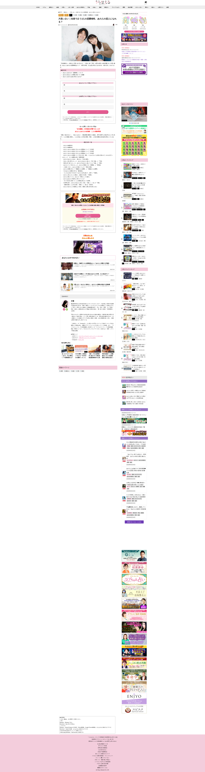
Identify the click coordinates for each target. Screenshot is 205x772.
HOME (38, 7)
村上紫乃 (126, 263)
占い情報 (142, 289)
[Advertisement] (134, 89)
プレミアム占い (116, 7)
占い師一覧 (110, 739)
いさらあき (141, 240)
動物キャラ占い (125, 362)
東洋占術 (135, 512)
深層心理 (140, 278)
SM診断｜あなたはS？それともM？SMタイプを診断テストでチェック (139, 306)
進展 (97, 15)
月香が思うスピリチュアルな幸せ (87, 337)
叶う (132, 301)
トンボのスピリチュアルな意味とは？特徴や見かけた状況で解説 (138, 336)
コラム (44, 7)
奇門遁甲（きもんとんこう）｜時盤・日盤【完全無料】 (138, 195)
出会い (94, 7)
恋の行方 (143, 446)
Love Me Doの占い (102, 749)
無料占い (51, 7)
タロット (128, 179)
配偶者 (142, 512)
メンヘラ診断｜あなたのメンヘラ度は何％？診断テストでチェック (138, 275)
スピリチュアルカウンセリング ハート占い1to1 (91, 336)
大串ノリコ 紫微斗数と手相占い (102, 759)
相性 (81, 15)
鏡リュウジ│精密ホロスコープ (102, 753)
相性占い (106, 7)
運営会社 (91, 741)
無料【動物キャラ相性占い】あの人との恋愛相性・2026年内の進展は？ (138, 205)
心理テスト (161, 7)
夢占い (147, 7)
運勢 (124, 7)
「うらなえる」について (93, 737)
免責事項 (94, 739)
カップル (137, 289)
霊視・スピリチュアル (136, 446)
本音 (127, 232)
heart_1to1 (81, 339)
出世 (128, 488)
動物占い (138, 169)
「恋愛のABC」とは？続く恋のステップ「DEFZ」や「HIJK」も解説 (138, 285)
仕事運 (137, 486)
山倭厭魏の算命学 (102, 765)
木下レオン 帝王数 (102, 745)
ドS (123, 311)
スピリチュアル (125, 301)
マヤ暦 (123, 190)
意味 (141, 318)
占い (71, 14)
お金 (141, 486)
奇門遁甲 (123, 200)
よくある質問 (106, 741)
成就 (130, 301)
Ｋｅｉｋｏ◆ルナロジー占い (102, 757)
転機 (144, 486)
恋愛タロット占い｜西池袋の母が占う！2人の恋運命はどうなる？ (139, 216)
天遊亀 (128, 446)
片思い (63, 7)
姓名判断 (130, 7)
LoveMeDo (129, 512)
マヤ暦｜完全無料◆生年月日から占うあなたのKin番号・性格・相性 (138, 185)
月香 (76, 15)
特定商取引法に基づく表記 (111, 737)
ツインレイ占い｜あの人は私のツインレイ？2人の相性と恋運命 (139, 237)
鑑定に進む (87, 215)
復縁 (100, 7)
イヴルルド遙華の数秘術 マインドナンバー (102, 755)
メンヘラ (123, 280)
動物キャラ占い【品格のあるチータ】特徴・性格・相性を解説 (138, 325)
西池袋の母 (124, 221)
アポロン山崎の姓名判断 (102, 763)
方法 (145, 299)
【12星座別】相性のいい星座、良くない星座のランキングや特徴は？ (139, 367)
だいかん (129, 474)
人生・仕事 (71, 7)
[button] (134, 114)
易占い (153, 7)
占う (88, 112)
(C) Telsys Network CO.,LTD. (102, 769)
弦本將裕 (133, 169)
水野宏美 (129, 498)
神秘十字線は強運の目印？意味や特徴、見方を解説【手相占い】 (138, 346)
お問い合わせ (113, 741)
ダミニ (128, 486)
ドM (125, 311)
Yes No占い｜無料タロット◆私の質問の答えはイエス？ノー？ (139, 174)
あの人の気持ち (81, 7)
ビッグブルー (130, 460)
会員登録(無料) (80, 221)
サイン (137, 299)
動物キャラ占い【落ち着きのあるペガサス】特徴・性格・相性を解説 (138, 357)
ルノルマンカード (135, 320)
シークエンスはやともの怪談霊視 (102, 761)
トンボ (128, 341)
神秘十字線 (129, 351)
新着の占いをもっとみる (134, 522)
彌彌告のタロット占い (102, 767)
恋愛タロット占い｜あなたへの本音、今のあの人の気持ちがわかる (138, 258)
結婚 (57, 7)
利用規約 (86, 119)
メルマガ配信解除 (98, 741)
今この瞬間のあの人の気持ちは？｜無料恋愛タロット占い (138, 247)
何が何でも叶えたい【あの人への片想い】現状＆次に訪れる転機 (138, 226)
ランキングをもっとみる (134, 31)
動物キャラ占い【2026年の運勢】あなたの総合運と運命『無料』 (134, 117)
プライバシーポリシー (102, 739)
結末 (131, 462)
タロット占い (138, 7)
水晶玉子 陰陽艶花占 (102, 751)
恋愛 (85, 15)
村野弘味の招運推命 (102, 747)
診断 (167, 7)
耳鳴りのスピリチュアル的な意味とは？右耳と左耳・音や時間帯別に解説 (138, 296)
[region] (134, 115)
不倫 (89, 7)
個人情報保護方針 (74, 119)
